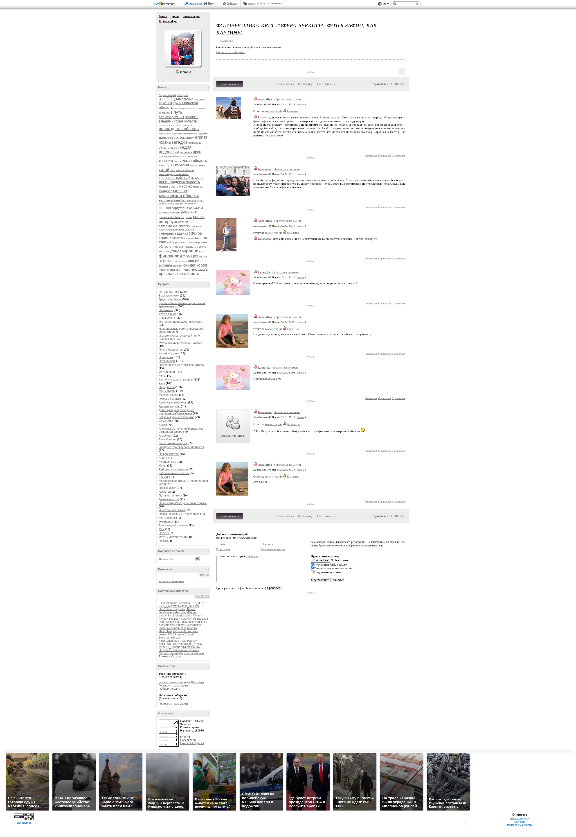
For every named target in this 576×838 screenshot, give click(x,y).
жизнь (165, 142)
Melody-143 (166, 618)
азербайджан (170, 99)
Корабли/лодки (168, 353)
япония (186, 269)
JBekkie (191, 609)
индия (185, 147)
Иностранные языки (172, 510)
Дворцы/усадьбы (169, 406)
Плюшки (164, 540)
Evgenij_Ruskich (188, 606)
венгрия (191, 117)
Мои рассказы (168, 517)
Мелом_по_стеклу (190, 643)
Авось (251, 3)
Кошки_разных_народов (174, 682)
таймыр (172, 242)
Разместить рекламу (519, 824)
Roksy (183, 621)
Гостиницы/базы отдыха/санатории (182, 365)
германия (190, 133)
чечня (162, 261)
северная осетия (182, 229)
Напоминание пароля (273, 549)
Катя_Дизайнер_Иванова (175, 640)
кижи (202, 165)
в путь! (177, 112)
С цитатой (384, 155)
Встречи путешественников (176, 417)
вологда (188, 125)
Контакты (519, 821)
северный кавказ (173, 233)
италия (166, 160)
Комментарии (191, 16)
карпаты (194, 165)
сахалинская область (174, 226)
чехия (203, 256)
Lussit (188, 615)
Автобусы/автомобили (173, 402)
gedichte (164, 625)
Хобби (163, 424)
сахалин (183, 222)
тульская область (184, 246)
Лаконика (165, 643)
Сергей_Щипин (168, 653)
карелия (182, 165)
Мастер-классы (168, 394)
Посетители (188, 740)
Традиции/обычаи (170, 299)
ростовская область (169, 212)
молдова (165, 191)
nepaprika (180, 628)
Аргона (179, 634)
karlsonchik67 (195, 625)
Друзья (175, 16)
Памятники (166, 310)
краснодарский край (174, 174)
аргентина (199, 99)
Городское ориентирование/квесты (181, 447)
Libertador (178, 615)
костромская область (182, 170)
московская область (179, 195)
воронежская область (170, 133)
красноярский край (174, 178)
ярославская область (179, 273)
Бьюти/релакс (167, 439)
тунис (201, 246)
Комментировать (230, 84)
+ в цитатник (225, 40)
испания (191, 156)
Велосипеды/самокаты (173, 525)
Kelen (176, 612)
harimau (181, 625)
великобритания (171, 117)
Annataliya (160, 21)
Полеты (164, 533)
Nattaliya (202, 618)
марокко (186, 186)
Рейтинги (232, 3)
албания (187, 99)
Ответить (371, 155)
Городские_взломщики (173, 685)
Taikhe (192, 621)
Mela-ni (197, 615)
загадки (179, 142)
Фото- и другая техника (174, 537)
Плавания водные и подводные (179, 514)
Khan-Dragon (189, 612)
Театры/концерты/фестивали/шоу (180, 321)
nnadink (192, 628)
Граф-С (189, 634)
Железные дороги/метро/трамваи (180, 342)
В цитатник (398, 155)
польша (165, 208)
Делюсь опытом (169, 499)
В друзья (185, 72)
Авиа (162, 383)
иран (197, 152)
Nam (177, 618)
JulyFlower (165, 612)
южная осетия (167, 269)
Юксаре (176, 656)
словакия (178, 238)
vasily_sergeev (188, 631)
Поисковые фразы (192, 743)
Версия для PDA (519, 819)
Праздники (166, 357)
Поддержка (380, 4)
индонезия (169, 152)
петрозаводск (175, 203)
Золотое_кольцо (169, 637)
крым (194, 178)
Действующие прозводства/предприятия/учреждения (176, 412)
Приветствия (167, 361)
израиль (174, 148)
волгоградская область (171, 125)
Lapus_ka (165, 615)
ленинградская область (179, 182)
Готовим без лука (170, 398)
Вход (211, 3)
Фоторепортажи (169, 291)
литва (163, 186)
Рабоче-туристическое (173, 469)
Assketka (184, 603)
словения (189, 238)
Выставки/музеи (169, 295)
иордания (186, 152)
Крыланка (265, 169)
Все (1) (204, 574)
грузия (203, 133)
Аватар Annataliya (182, 48)
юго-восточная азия (171, 581)
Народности (167, 387)
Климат (163, 477)
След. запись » (326, 84)
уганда (175, 251)
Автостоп (165, 491)
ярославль (200, 269)
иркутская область (171, 156)
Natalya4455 (188, 618)
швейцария (181, 261)
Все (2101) (202, 596)
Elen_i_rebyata (168, 606)
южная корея (195, 265)
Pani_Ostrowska (169, 621)
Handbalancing (168, 609)
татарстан (185, 242)
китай (164, 170)
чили (170, 261)
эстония (165, 265)
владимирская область (178, 121)
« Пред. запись (284, 84)
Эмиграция (166, 521)
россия (196, 207)
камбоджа (166, 165)
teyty (176, 631)
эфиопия (177, 266)
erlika (200, 621)
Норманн (193, 650)
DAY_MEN (197, 603)
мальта (173, 186)
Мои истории (167, 391)
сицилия (165, 238)
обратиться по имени (287, 99)
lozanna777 (166, 628)
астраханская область (186, 108)
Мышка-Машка (190, 647)
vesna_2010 (166, 634)
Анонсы (164, 458)
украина (190, 251)
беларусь (164, 112)
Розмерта (293, 111)
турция (164, 251)
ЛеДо (174, 643)
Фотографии (167, 372)
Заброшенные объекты (174, 473)
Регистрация (195, 3)
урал (202, 251)
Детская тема (167, 314)
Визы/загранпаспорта (173, 443)
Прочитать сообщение (230, 52)
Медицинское (167, 461)
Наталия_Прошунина (173, 650)
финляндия (170, 256)
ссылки (201, 238)
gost (172, 625)
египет (201, 137)
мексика (197, 187)
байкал (202, 108)
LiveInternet (165, 4)
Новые (400, 84)
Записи (163, 16)
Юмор (162, 465)
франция (190, 256)
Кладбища (165, 435)
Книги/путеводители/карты (176, 379)
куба (200, 178)
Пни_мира (197, 682)
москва (180, 190)
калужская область (190, 161)
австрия (182, 95)
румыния (189, 212)
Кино (162, 375)
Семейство (166, 421)
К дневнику (305, 84)
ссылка (300, 104)
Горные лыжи (167, 487)
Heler (181, 609)
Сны (161, 529)
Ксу (194, 640)
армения (165, 103)
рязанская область (171, 217)
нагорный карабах (172, 200)
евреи (189, 137)
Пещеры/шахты (169, 454)
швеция (195, 260)
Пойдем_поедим (169, 688)
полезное (190, 203)
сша (162, 242)
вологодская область (179, 129)
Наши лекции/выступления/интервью (183, 503)
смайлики (253, 556)
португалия (179, 208)
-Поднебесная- (168, 603)
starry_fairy (165, 631)
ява (178, 269)
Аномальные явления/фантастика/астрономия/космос (181, 430)
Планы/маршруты (170, 349)
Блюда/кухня (167, 317)
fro (205, 621)
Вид (385, 4)
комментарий (273, 111)
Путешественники (170, 495)
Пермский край (167, 95)
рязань (188, 217)
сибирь (195, 233)
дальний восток (172, 137)
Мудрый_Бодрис (169, 647)
